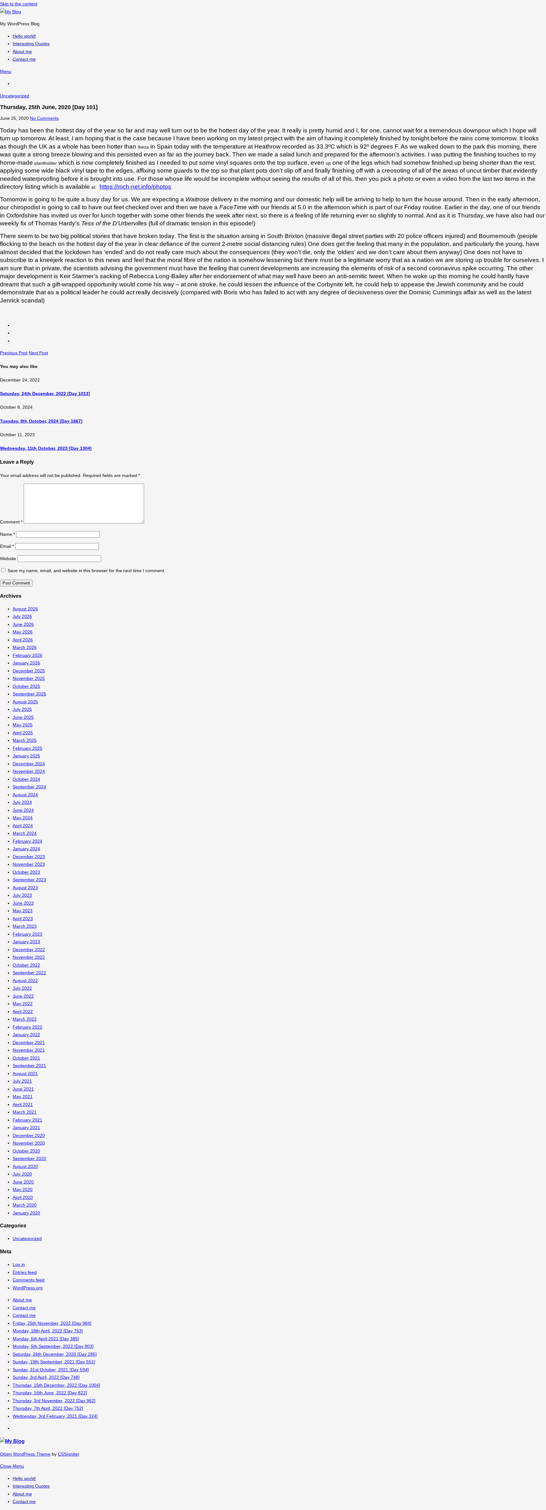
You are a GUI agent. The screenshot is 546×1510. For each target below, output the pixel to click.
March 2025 (25, 740)
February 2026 (27, 655)
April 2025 (23, 732)
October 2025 (26, 686)
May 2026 (23, 631)
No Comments (44, 118)
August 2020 (25, 1166)
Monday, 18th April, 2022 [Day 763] (48, 1330)
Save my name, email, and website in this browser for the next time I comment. (86, 570)
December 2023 (29, 856)
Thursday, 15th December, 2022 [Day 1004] (56, 1385)
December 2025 (29, 670)
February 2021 (27, 1119)
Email (7, 546)
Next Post (38, 352)
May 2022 (23, 1003)
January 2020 (26, 1212)
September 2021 (29, 1065)
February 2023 (27, 934)
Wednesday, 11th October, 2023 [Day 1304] (46, 448)
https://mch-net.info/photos (135, 186)
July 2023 (22, 895)
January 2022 (26, 1034)
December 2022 (29, 949)
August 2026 (25, 608)
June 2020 (23, 1181)
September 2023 (29, 879)
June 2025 (23, 717)
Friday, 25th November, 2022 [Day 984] (52, 1323)
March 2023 (25, 926)
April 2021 (23, 1104)
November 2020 (29, 1143)
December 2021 (29, 1042)
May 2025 (23, 724)
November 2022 (29, 957)
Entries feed (25, 1272)
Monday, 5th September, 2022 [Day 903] (53, 1346)
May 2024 (23, 817)
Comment (11, 521)
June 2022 (23, 996)
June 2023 (23, 903)
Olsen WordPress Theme (25, 1454)
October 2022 (26, 965)
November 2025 (29, 678)
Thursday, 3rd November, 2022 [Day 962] (54, 1400)
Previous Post (13, 352)
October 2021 (26, 1058)
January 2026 (26, 662)
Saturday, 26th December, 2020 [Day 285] (55, 1354)
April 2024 (23, 825)
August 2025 (25, 701)
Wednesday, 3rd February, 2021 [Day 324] (55, 1416)
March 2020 (25, 1204)
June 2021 (23, 1088)
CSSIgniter (68, 1454)
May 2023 (23, 910)
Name (7, 534)
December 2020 (29, 1135)
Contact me (24, 1307)
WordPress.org (28, 1287)
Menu (5, 71)
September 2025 (29, 693)
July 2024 (22, 802)
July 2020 (22, 1174)
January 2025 (26, 755)
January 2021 (26, 1127)
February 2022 (27, 1027)
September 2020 (29, 1158)
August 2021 (25, 1073)
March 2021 (25, 1112)
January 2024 (26, 848)
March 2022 (25, 1019)
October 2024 (26, 779)
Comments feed (29, 1279)
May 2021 (23, 1096)
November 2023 (29, 864)
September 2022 (29, 972)
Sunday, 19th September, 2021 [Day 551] (54, 1361)
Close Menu (12, 1466)
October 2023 (26, 872)
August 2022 (25, 980)
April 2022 (23, 1011)
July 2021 (22, 1081)
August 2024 (25, 794)
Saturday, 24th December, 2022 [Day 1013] (45, 393)
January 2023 (26, 941)
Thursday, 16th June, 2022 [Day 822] (50, 1392)
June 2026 (23, 624)
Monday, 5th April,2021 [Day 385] (46, 1338)
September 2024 (29, 786)
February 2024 (27, 841)
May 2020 (23, 1189)
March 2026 (25, 647)
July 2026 (22, 616)
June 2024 (23, 810)
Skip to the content (18, 3)
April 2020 (23, 1197)
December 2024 (29, 763)
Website (8, 558)
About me (22, 1299)
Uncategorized (14, 95)
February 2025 (27, 748)
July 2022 (22, 988)
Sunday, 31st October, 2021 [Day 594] (51, 1369)
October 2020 (26, 1150)
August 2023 (25, 887)
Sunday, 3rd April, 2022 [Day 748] (46, 1377)
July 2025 (22, 709)
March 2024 (25, 833)
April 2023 (23, 918)
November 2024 (29, 771)
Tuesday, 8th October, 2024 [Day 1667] (41, 421)
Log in (19, 1264)
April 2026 (23, 639)
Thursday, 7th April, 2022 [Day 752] (48, 1408)
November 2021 (29, 1050)
